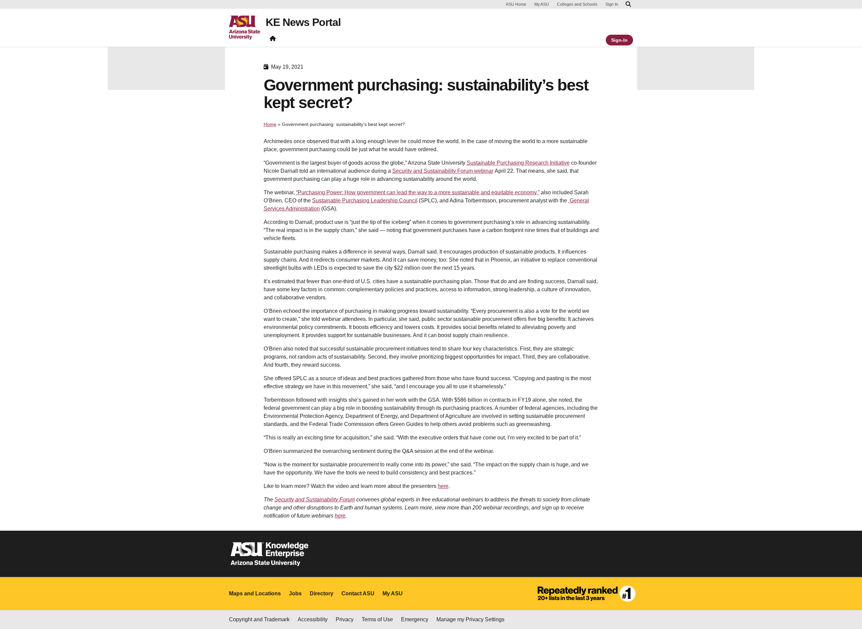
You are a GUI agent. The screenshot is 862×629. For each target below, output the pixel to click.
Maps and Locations (255, 593)
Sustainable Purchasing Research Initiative (518, 163)
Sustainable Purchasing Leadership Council (365, 200)
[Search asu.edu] (628, 4)
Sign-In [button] (619, 40)
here (443, 486)
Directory (321, 593)
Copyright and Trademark (259, 619)
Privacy (345, 619)
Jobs (295, 593)
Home (270, 124)
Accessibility (313, 619)
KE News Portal (303, 22)
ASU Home (516, 4)
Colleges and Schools (577, 4)
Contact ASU (357, 593)
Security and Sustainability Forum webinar (442, 171)
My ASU (541, 4)
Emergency (414, 619)
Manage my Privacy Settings (470, 619)
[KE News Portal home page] (273, 40)
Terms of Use (377, 619)
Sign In (611, 4)
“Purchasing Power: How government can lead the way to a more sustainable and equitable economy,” (417, 192)
